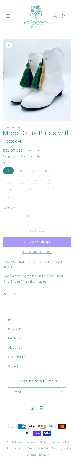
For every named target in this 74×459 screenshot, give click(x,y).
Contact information (39, 454)
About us (15, 348)
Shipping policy (61, 448)
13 (50, 181)
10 (11, 181)
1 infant (15, 190)
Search (13, 366)
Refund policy (61, 442)
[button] (8, 16)
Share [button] (12, 294)
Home (12, 320)
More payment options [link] (37, 252)
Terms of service (38, 448)
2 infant (38, 190)
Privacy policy (15, 448)
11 (24, 181)
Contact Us (17, 357)
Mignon (20, 442)
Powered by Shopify (37, 442)
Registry (14, 338)
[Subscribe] (61, 392)
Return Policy (18, 329)
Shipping (8, 156)
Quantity (9, 208)
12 (37, 181)
